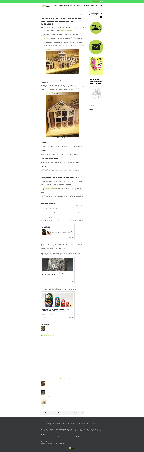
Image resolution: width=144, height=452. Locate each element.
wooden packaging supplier (69, 195)
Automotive (43, 436)
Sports (67, 436)
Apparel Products (89, 423)
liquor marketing (71, 288)
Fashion (60, 436)
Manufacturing (96, 429)
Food (64, 436)
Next (82, 14)
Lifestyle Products (70, 423)
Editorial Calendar (45, 441)
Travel (74, 436)
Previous (78, 14)
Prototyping (76, 429)
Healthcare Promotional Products (48, 423)
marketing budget (45, 38)
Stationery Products (80, 423)
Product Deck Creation (53, 429)
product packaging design (59, 205)
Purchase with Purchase (73, 430)
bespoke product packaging (58, 88)
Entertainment (54, 436)
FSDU (81, 430)
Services (43, 427)
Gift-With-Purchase (62, 430)
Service (78, 436)
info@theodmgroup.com (46, 1)
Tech (71, 436)
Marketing (55, 443)
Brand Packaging (88, 430)
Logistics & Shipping (53, 430)
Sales (51, 443)
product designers (49, 207)
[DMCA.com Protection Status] (72, 448)
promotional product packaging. (49, 188)
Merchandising (62, 443)
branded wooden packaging (65, 30)
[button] (101, 5)
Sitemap (80, 445)
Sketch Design (44, 429)
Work (47, 427)
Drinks (48, 436)
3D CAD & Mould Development (66, 429)
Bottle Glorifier (95, 430)
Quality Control (44, 430)
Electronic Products (61, 423)
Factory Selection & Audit (86, 429)
